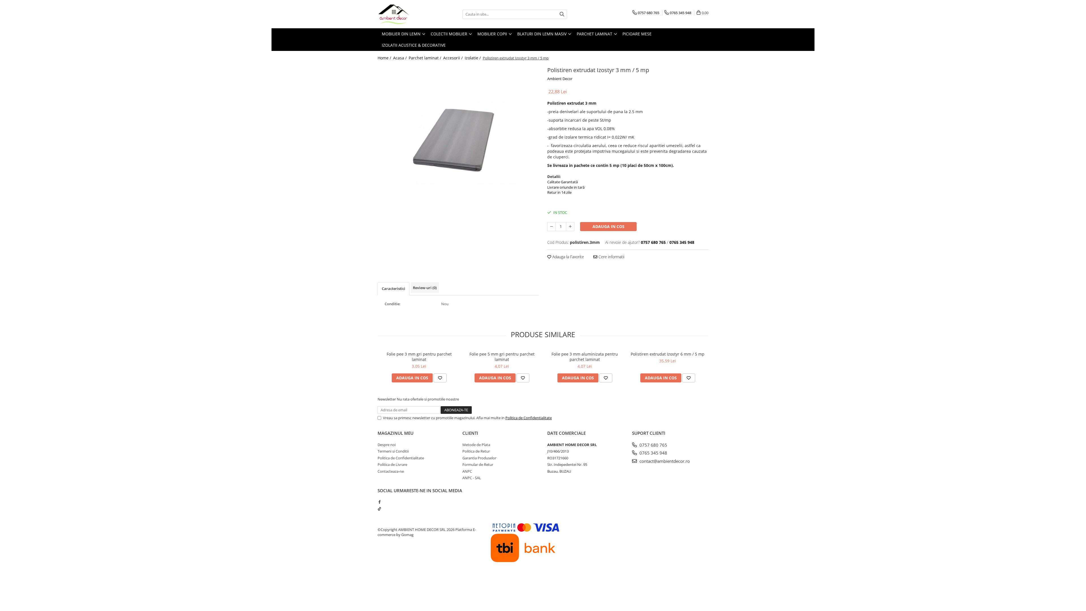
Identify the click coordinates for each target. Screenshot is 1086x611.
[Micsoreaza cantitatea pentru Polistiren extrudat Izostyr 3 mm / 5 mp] (551, 226)
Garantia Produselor (479, 458)
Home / (385, 58)
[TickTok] (379, 508)
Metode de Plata (476, 444)
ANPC (467, 471)
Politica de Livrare (392, 464)
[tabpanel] (458, 139)
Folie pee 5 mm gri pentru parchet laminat (502, 356)
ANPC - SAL (471, 477)
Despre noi (387, 444)
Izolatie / (473, 58)
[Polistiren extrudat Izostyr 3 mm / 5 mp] (458, 139)
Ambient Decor (559, 78)
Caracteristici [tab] (393, 288)
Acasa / (400, 58)
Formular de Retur (477, 464)
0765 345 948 (652, 453)
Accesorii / (453, 58)
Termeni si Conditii (393, 451)
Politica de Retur (476, 451)
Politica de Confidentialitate (528, 417)
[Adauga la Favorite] (440, 377)
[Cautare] (562, 14)
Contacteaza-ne (391, 471)
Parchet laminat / (425, 58)
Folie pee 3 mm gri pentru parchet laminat (419, 356)
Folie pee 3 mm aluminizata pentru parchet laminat (584, 356)
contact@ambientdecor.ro (664, 461)
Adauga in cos (608, 226)
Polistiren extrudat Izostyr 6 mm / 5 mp (667, 354)
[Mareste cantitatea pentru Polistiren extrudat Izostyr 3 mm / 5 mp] (570, 226)
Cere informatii (610, 256)
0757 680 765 (652, 445)
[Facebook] (379, 501)
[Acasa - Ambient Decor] (406, 14)
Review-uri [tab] (425, 287)
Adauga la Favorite (567, 256)
